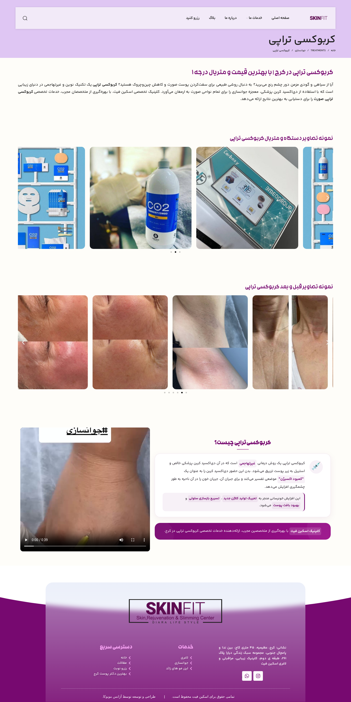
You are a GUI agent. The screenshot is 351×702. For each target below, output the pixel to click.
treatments (318, 51)
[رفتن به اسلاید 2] (175, 252)
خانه (333, 51)
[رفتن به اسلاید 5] (182, 392)
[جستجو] (25, 18)
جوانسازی (300, 51)
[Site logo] (318, 18)
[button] (23, 198)
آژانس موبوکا (112, 696)
